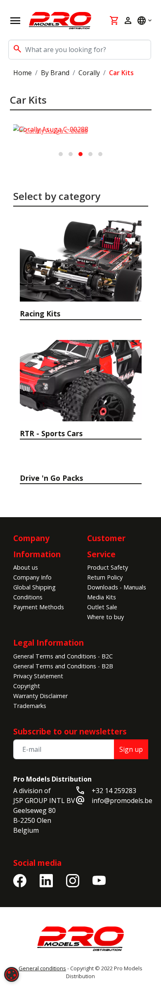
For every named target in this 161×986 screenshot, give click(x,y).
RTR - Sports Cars (51, 433)
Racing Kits (40, 313)
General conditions (42, 968)
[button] (61, 154)
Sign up (131, 749)
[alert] (11, 974)
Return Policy (105, 577)
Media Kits (101, 597)
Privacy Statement (38, 676)
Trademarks (29, 706)
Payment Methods (38, 607)
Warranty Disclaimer (40, 696)
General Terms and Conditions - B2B (63, 666)
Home (22, 72)
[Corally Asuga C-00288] (79, 142)
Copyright (26, 686)
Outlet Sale (102, 607)
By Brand (55, 72)
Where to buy (105, 617)
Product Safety (107, 567)
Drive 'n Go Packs (51, 478)
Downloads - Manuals (116, 587)
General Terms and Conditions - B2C (63, 656)
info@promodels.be (122, 800)
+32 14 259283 (114, 790)
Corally (89, 72)
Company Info (32, 577)
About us (25, 567)
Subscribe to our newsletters (70, 731)
